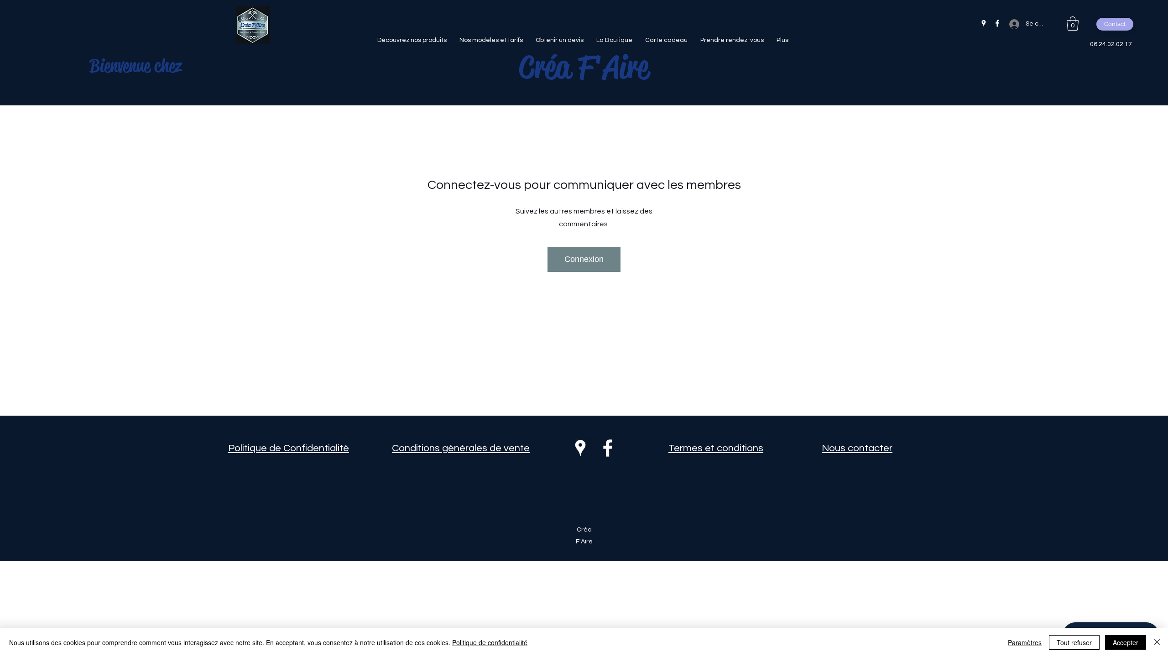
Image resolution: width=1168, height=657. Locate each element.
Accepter (1125, 642)
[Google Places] (983, 23)
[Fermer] (1157, 642)
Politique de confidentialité (489, 642)
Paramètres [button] (1025, 642)
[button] (1073, 23)
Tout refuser (1074, 642)
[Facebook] (997, 23)
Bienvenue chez (135, 65)
